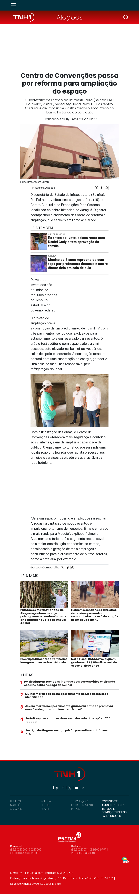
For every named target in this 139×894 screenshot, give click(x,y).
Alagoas (70, 17)
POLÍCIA (46, 801)
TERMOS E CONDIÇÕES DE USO (114, 810)
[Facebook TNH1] (63, 787)
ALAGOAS (16, 808)
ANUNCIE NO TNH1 (113, 805)
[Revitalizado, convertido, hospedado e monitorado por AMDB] (125, 859)
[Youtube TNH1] (76, 787)
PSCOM (75, 808)
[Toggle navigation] (14, 5)
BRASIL (45, 808)
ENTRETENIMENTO (82, 805)
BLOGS (45, 805)
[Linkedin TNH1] (83, 787)
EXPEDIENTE (109, 801)
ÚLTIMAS (15, 801)
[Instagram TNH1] (56, 787)
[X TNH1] (70, 787)
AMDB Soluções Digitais (46, 883)
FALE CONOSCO (111, 816)
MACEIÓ (15, 805)
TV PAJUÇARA (79, 801)
